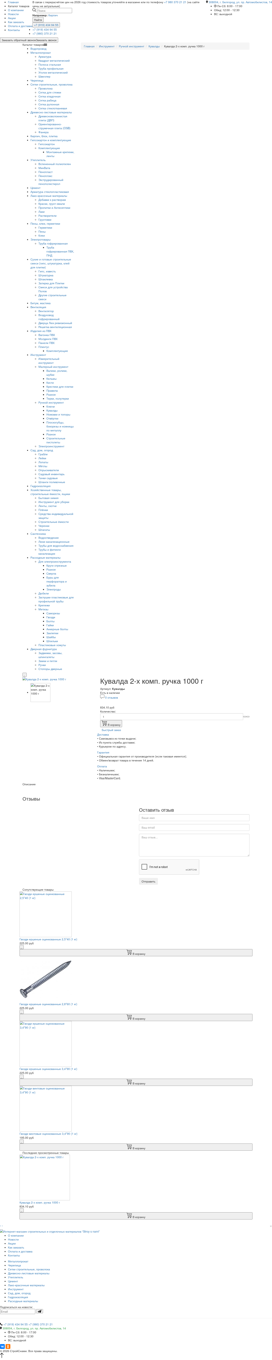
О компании (16, 10)
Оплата (102, 766)
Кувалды (154, 46)
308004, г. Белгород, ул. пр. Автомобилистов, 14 (240, 2)
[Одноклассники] (8, 1346)
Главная (89, 46)
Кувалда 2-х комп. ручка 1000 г (40, 1202)
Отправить (148, 881)
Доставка (103, 734)
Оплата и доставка (20, 26)
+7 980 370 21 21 (175, 2)
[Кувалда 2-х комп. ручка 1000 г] (44, 679)
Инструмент (106, 46)
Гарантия (103, 752)
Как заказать (16, 22)
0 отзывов (111, 697)
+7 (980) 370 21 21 (44, 33)
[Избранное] (25, 675)
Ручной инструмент (131, 46)
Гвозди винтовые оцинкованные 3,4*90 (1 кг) (48, 1134)
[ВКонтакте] (2, 1346)
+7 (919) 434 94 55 (46, 25)
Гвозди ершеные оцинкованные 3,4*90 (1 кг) (48, 1069)
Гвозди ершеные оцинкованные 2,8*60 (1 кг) (48, 1004)
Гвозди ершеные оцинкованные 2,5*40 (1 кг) (48, 939)
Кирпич (53, 15)
